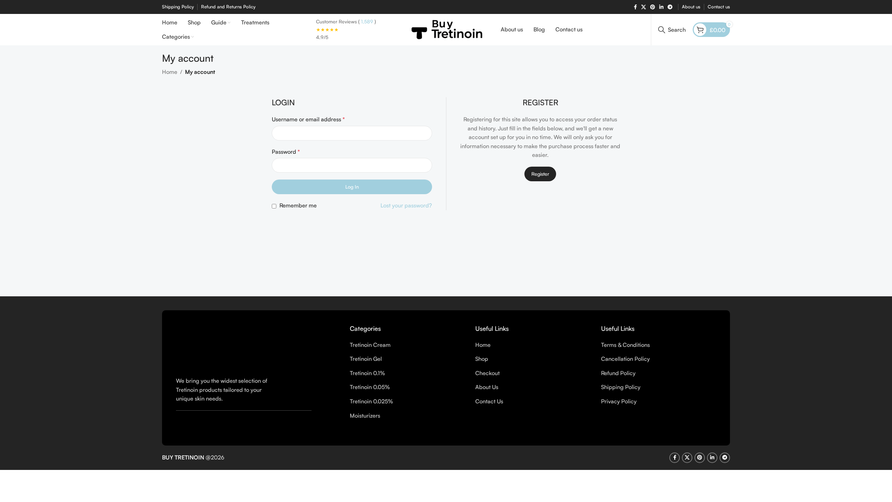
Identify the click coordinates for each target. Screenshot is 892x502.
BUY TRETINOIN (183, 457)
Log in (352, 187)
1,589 (366, 21)
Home (169, 71)
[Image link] (243, 346)
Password (286, 151)
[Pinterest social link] (652, 7)
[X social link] (643, 7)
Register (540, 174)
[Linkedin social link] (661, 7)
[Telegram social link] (670, 7)
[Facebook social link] (635, 7)
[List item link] (407, 345)
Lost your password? (406, 205)
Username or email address (308, 119)
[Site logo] (446, 28)
